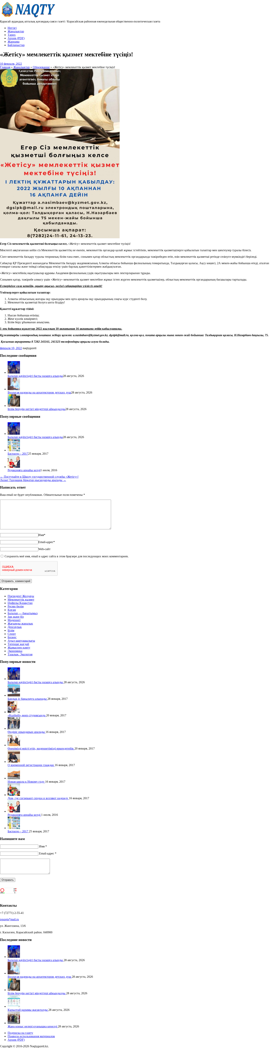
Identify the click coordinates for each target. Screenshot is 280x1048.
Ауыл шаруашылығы (21, 640)
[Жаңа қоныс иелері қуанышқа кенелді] (14, 1023)
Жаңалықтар (16, 31)
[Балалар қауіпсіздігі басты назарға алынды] (14, 372)
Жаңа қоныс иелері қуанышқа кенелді (33, 1026)
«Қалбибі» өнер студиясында (27, 715)
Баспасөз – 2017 (18, 453)
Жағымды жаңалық (20, 623)
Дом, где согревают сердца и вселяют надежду (38, 798)
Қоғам (12, 609)
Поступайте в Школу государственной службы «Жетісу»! (39, 476)
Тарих (12, 34)
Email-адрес (46, 542)
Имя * (43, 846)
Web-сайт (44, 549)
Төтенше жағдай (18, 644)
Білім (11, 630)
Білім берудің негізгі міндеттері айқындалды (36, 409)
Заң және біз (16, 616)
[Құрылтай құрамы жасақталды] (14, 1006)
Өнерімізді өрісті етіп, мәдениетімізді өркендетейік (41, 748)
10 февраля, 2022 (11, 63)
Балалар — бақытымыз (23, 613)
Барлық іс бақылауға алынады (27, 698)
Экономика (15, 651)
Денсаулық (15, 627)
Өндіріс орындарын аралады (27, 732)
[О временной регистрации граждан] (14, 761)
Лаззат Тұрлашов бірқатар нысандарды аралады (33, 480)
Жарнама (13, 41)
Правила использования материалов (31, 1036)
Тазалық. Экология (20, 654)
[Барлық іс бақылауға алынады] (14, 695)
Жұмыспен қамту (19, 647)
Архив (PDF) (16, 38)
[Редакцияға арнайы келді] (14, 466)
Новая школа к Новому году (26, 781)
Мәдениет (14, 620)
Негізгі (12, 28)
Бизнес (12, 637)
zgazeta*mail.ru (9, 919)
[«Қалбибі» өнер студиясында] (14, 712)
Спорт (12, 633)
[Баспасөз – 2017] (14, 450)
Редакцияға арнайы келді (24, 470)
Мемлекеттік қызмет (21, 599)
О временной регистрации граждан (31, 765)
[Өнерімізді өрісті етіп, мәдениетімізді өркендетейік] (14, 745)
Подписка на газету (20, 1032)
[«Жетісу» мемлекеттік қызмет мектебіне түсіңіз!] (60, 237)
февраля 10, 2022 (11, 348)
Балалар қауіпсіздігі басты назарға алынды (35, 376)
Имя (41, 535)
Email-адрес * (47, 853)
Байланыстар (16, 45)
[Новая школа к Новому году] (14, 778)
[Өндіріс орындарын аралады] (14, 728)
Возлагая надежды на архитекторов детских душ (39, 392)
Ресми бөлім (16, 606)
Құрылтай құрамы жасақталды (28, 1009)
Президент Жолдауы (21, 596)
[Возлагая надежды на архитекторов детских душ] (14, 389)
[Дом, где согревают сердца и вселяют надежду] (14, 794)
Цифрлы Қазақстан (20, 603)
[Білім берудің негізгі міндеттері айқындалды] (14, 405)
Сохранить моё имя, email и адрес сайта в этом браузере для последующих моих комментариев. (67, 556)
